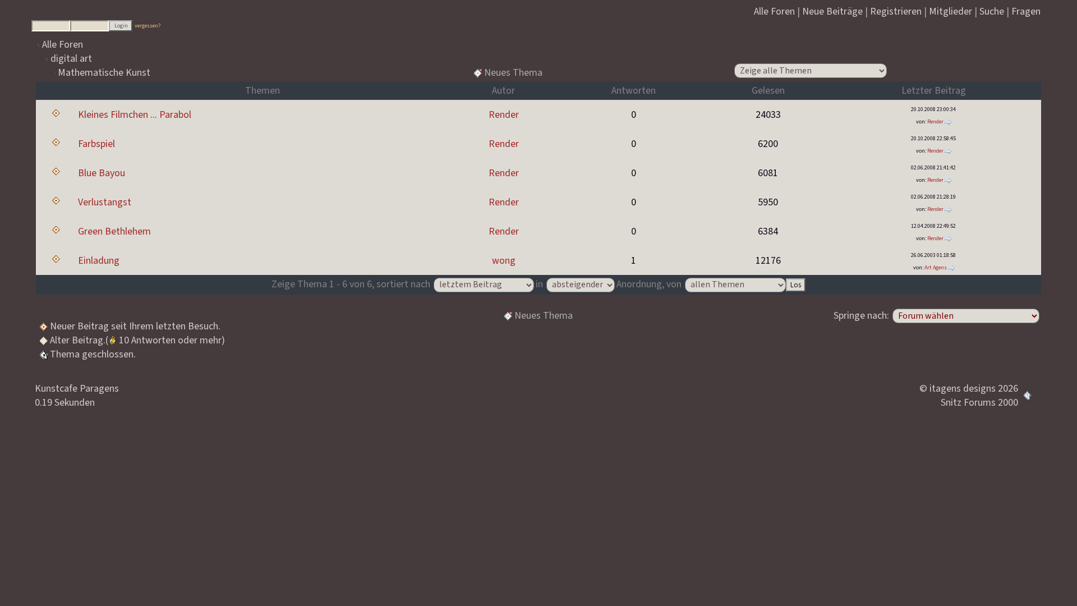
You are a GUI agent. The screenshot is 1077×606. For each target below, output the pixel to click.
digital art (71, 59)
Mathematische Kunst (104, 73)
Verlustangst (104, 202)
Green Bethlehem (114, 231)
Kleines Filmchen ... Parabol (134, 115)
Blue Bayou (101, 173)
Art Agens (935, 268)
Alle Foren (62, 45)
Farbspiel (96, 144)
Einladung (98, 261)
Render (504, 115)
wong (504, 261)
